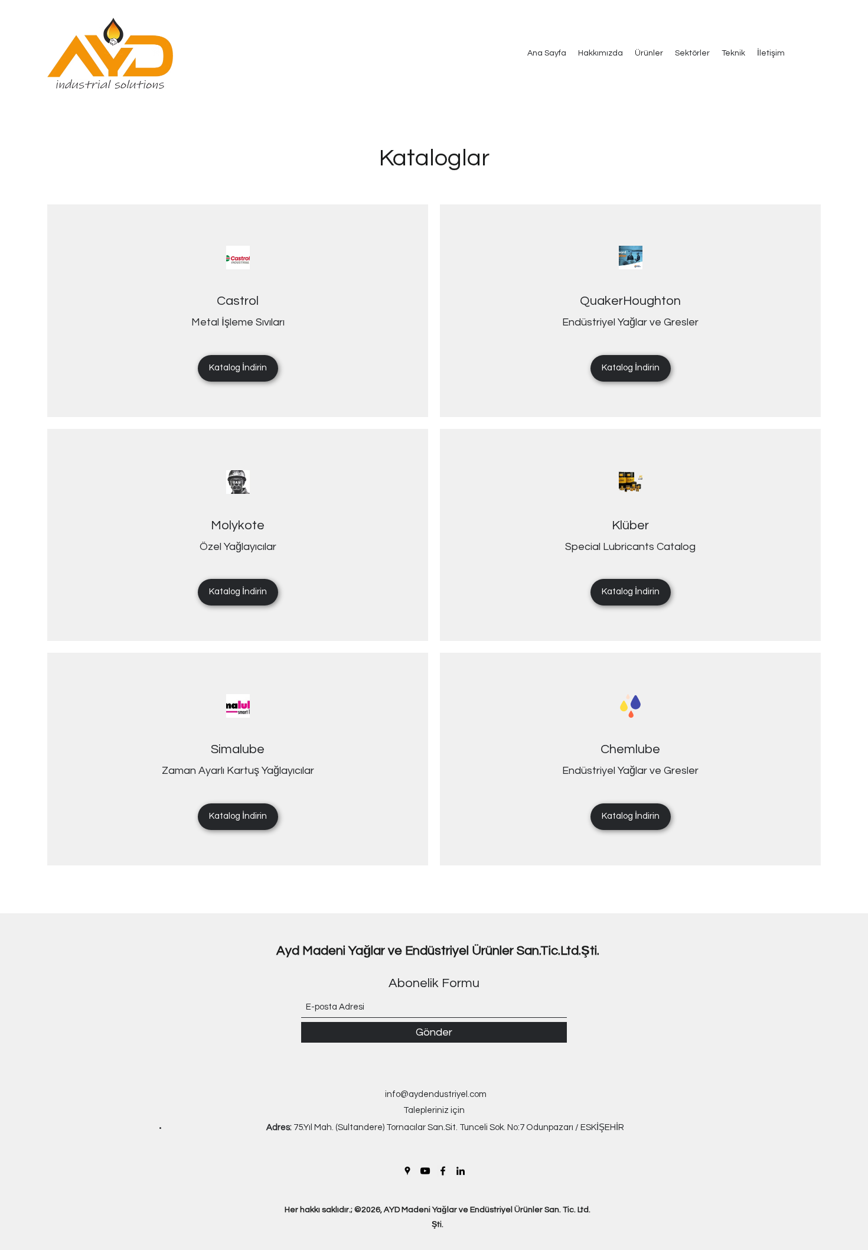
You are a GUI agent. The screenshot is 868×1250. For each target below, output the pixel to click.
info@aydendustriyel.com (436, 1094)
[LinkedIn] (460, 1171)
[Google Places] (407, 1171)
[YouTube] (425, 1171)
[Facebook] (443, 1171)
